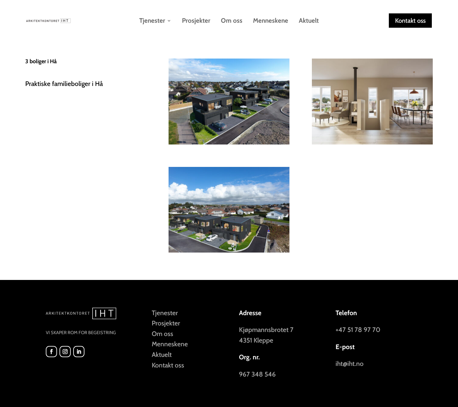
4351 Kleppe (256, 340)
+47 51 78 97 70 (358, 330)
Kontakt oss (410, 20)
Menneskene (270, 21)
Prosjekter (196, 21)
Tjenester (165, 313)
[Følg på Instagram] (65, 351)
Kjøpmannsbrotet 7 (266, 330)
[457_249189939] (229, 252)
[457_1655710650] (372, 144)
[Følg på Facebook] (51, 351)
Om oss (231, 21)
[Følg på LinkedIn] (78, 351)
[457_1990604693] (229, 144)
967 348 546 (257, 374)
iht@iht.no (350, 363)
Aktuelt (309, 21)
